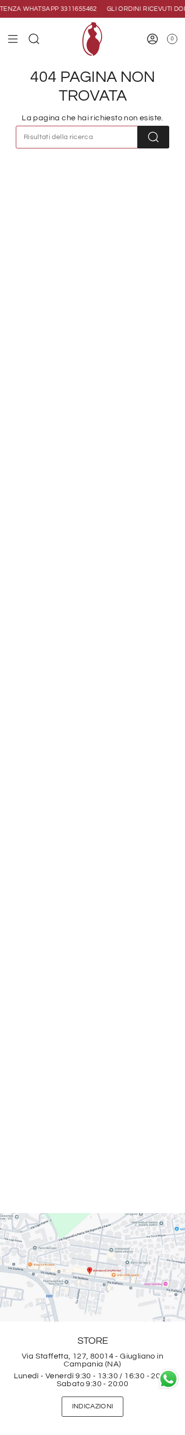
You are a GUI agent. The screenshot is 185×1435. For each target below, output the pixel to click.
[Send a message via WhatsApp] (168, 1379)
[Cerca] (153, 137)
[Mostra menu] (13, 39)
